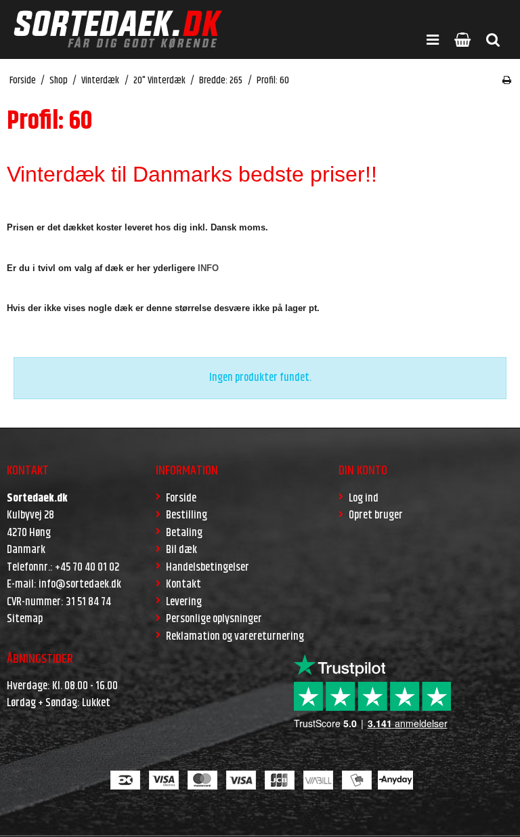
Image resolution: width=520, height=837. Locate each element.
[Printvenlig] (506, 80)
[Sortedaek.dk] (118, 29)
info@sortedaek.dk (80, 584)
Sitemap (25, 619)
